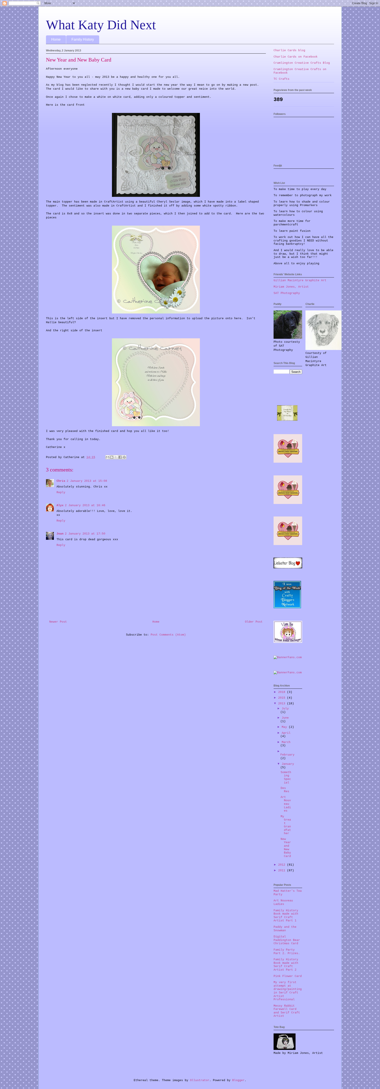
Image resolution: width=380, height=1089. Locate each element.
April (286, 733)
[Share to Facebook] (120, 457)
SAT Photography (287, 293)
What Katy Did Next (101, 25)
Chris (61, 481)
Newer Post (58, 621)
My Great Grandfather (286, 825)
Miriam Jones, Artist (291, 286)
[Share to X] (116, 457)
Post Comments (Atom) (168, 634)
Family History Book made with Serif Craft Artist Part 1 (286, 915)
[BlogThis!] (112, 457)
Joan (60, 533)
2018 (282, 692)
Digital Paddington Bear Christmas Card (287, 940)
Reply (61, 492)
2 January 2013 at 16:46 (85, 505)
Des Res (285, 789)
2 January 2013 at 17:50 (85, 533)
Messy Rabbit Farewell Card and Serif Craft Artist (287, 1011)
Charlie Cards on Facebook (296, 56)
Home (56, 39)
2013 (282, 703)
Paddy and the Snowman (285, 928)
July (285, 708)
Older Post (254, 621)
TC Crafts (281, 79)
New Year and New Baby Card (286, 847)
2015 (282, 697)
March (286, 742)
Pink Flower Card (288, 976)
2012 (282, 864)
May (285, 727)
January (288, 764)
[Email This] (107, 457)
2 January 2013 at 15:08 (87, 481)
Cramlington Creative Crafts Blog (302, 63)
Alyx (60, 505)
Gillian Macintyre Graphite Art (300, 280)
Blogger (238, 1080)
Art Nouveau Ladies (286, 803)
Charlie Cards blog (289, 50)
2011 (282, 870)
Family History (82, 39)
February (287, 754)
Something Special (286, 777)
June (285, 717)
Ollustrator (199, 1080)
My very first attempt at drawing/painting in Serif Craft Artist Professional (288, 991)
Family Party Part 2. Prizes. (287, 951)
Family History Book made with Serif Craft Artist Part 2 (286, 964)
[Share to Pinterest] (124, 457)
